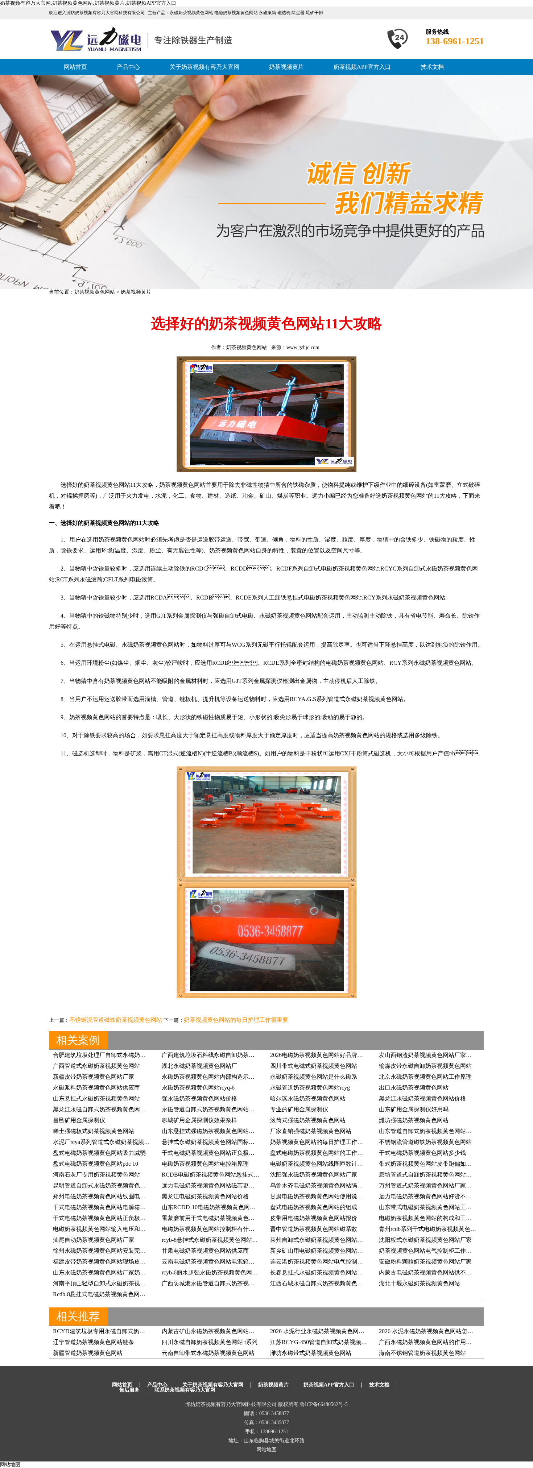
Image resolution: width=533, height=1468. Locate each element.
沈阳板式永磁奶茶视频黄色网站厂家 (425, 1240)
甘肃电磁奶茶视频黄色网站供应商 (205, 1251)
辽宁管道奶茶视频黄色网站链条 (93, 1342)
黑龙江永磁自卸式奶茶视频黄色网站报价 (105, 1109)
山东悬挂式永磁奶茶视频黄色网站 (96, 1098)
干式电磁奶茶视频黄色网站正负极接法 (211, 1153)
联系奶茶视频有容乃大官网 (184, 1390)
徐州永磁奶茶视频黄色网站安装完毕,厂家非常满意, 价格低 (127, 1251)
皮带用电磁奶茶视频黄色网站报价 (313, 1218)
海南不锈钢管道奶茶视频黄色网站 (422, 1353)
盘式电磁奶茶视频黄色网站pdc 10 (95, 1164)
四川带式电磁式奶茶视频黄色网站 (313, 1066)
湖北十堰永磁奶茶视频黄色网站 (419, 1283)
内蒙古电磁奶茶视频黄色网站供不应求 (428, 1272)
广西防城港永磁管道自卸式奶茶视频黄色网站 (220, 1283)
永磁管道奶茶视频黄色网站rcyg (310, 1088)
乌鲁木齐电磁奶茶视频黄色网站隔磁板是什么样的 (334, 1185)
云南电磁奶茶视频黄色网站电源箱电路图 (214, 1261)
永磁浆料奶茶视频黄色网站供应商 (96, 1088)
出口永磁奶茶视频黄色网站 (414, 1088)
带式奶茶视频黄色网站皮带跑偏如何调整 (431, 1164)
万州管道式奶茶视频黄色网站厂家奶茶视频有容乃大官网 (451, 1185)
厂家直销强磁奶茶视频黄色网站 (310, 1131)
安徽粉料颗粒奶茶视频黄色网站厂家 (425, 1261)
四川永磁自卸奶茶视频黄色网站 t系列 (209, 1342)
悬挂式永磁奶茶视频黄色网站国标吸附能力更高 (223, 1142)
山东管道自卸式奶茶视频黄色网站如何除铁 (434, 1131)
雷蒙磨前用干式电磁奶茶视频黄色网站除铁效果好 (225, 1218)
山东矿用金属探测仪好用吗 (414, 1109)
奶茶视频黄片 (286, 67)
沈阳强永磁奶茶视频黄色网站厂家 (313, 1175)
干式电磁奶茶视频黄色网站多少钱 (422, 1153)
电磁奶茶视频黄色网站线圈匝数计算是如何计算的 (334, 1164)
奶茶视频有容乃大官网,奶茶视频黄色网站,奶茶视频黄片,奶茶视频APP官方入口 (88, 3)
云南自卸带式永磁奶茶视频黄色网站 (208, 1353)
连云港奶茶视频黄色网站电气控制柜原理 (322, 1261)
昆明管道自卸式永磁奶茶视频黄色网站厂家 (108, 1185)
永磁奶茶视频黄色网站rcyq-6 (198, 1088)
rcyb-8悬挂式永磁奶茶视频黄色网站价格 (213, 1240)
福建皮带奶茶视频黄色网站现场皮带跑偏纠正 (111, 1261)
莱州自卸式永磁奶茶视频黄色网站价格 (319, 1240)
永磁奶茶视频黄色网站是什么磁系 (313, 1077)
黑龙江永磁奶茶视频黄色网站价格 (422, 1098)
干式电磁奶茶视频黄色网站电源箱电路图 (105, 1207)
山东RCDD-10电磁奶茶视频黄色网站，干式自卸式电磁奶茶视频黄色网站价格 (261, 1207)
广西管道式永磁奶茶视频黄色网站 (96, 1066)
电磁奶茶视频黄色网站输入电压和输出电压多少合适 (119, 1229)
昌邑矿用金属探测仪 (79, 1120)
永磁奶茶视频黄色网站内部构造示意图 (211, 1077)
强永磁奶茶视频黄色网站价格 (199, 1098)
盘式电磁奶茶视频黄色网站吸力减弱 (99, 1153)
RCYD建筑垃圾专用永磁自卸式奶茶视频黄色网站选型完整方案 (134, 1331)
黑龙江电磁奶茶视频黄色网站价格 (205, 1196)
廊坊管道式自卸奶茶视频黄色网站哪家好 (431, 1175)
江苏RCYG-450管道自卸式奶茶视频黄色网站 (327, 1342)
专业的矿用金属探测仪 (299, 1109)
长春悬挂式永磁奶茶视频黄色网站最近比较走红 (331, 1272)
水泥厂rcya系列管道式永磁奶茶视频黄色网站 (110, 1142)
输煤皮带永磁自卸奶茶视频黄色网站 (425, 1066)
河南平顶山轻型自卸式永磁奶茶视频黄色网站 (111, 1283)
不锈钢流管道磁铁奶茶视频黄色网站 (115, 1020)
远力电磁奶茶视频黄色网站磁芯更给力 (211, 1185)
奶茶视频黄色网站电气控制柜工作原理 (428, 1251)
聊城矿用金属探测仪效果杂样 (199, 1120)
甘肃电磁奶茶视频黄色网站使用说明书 (319, 1196)
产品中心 (128, 67)
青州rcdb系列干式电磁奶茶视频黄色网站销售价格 (442, 1229)
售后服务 (129, 1390)
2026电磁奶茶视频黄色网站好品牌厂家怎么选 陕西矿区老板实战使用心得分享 (369, 1055)
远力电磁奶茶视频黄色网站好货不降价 (428, 1196)
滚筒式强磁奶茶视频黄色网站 (308, 1120)
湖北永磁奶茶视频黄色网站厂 (199, 1066)
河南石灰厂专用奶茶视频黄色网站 (96, 1175)
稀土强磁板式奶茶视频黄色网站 (93, 1131)
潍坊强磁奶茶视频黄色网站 (414, 1120)
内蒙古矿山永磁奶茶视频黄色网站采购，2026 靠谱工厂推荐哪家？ (246, 1331)
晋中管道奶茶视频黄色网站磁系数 (313, 1229)
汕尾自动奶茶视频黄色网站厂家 (93, 1240)
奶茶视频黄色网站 (94, 292)
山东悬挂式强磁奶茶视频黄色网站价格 (211, 1131)
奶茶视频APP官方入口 (362, 67)
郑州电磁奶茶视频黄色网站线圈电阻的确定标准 (114, 1196)
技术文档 (432, 67)
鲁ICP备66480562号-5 (324, 1404)
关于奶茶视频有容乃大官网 (204, 67)
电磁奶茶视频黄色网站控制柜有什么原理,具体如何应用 (232, 1229)
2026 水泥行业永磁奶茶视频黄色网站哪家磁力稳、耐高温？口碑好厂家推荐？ (369, 1331)
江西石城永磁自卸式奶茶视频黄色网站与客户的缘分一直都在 (348, 1283)
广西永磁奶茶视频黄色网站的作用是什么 (431, 1342)
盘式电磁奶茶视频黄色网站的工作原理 (319, 1153)
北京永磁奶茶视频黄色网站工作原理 (425, 1077)
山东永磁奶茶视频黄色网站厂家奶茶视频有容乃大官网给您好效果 (137, 1272)
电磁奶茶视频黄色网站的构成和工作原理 (431, 1218)
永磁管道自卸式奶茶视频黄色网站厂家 (211, 1109)
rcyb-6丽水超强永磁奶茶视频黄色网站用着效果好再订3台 (234, 1272)
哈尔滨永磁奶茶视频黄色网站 (308, 1098)
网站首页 (75, 67)
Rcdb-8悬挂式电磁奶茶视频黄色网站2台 (103, 1294)
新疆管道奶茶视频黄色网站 (88, 1353)
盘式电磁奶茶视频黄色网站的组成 (313, 1207)
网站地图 (266, 1449)
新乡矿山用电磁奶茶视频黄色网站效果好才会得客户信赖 (342, 1251)
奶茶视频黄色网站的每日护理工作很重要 (236, 1020)
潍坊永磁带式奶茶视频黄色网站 (310, 1353)
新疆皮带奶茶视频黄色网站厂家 (93, 1077)
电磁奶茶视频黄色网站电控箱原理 (205, 1164)
